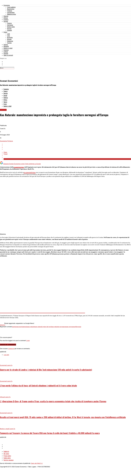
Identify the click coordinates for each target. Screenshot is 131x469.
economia (20, 327)
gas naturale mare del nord (43, 327)
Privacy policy (7, 456)
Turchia (9, 43)
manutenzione (19, 167)
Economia (7, 5)
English (6, 53)
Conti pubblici (11, 7)
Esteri (5, 32)
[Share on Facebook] (67, 144)
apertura (14, 327)
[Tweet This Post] (67, 146)
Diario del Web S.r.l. (37, 463)
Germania (10, 25)
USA (8, 34)
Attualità (6, 46)
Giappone (10, 41)
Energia (6, 16)
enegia (25, 327)
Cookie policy (7, 458)
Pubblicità (6, 451)
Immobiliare (11, 12)
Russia (9, 28)
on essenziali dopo (30, 172)
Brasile (9, 39)
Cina (8, 36)
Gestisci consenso (8, 460)
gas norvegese (70, 327)
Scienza (6, 50)
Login (28, 340)
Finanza (9, 11)
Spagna (9, 30)
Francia (9, 23)
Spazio (6, 44)
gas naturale (31, 327)
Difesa (6, 18)
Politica (6, 19)
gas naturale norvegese (59, 327)
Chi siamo (6, 454)
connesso (11, 348)
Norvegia (78, 327)
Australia (10, 37)
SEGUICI (2, 325)
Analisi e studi (8, 48)
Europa (6, 21)
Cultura (6, 52)
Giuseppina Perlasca (6, 141)
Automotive (10, 9)
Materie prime (11, 14)
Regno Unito (11, 27)
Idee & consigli (8, 55)
